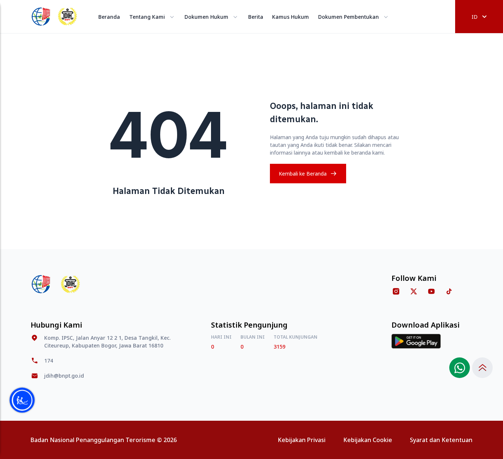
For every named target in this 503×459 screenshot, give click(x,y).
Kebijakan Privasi (302, 440)
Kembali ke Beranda (303, 173)
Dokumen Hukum (206, 16)
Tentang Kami (147, 16)
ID (475, 16)
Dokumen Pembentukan (348, 16)
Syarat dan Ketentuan (441, 440)
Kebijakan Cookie (367, 440)
